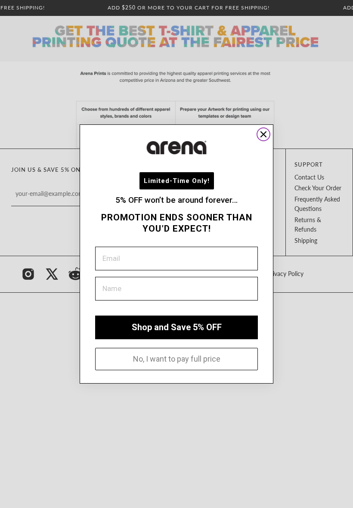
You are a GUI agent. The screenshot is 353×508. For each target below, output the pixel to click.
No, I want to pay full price (176, 358)
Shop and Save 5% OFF (177, 327)
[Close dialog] (263, 134)
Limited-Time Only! (177, 181)
